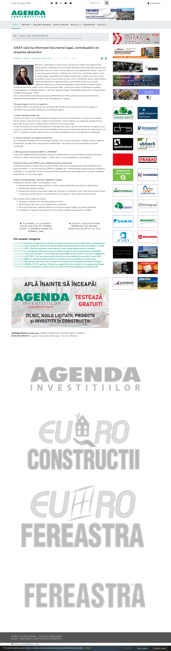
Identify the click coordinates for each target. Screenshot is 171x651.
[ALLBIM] (136, 80)
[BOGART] (148, 221)
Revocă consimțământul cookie (26, 644)
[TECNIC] (109, 14)
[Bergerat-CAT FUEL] (148, 283)
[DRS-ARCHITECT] (123, 129)
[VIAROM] (148, 175)
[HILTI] (136, 38)
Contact (101, 25)
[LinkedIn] (106, 58)
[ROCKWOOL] (148, 237)
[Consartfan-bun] (148, 190)
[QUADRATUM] (123, 144)
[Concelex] (136, 94)
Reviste (75, 25)
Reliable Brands (42, 25)
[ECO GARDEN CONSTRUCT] (123, 113)
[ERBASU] (123, 190)
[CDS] (123, 252)
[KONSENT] (148, 129)
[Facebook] (52, 3)
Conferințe (89, 25)
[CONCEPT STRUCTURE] (123, 268)
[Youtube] (66, 3)
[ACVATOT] (123, 237)
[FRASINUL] (148, 252)
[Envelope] (71, 3)
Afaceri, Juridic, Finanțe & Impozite (32, 58)
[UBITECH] (148, 144)
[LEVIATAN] (123, 283)
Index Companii (61, 25)
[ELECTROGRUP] (148, 206)
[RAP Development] (148, 113)
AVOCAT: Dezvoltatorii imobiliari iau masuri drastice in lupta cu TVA (84, 226)
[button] (153, 3)
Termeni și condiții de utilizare (23, 636)
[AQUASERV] (123, 206)
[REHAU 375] (136, 66)
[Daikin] (123, 221)
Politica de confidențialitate (50, 636)
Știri (14, 25)
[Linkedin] (56, 3)
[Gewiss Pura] (148, 268)
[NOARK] (123, 175)
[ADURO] (123, 159)
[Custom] (61, 3)
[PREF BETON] (136, 52)
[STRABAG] (148, 159)
